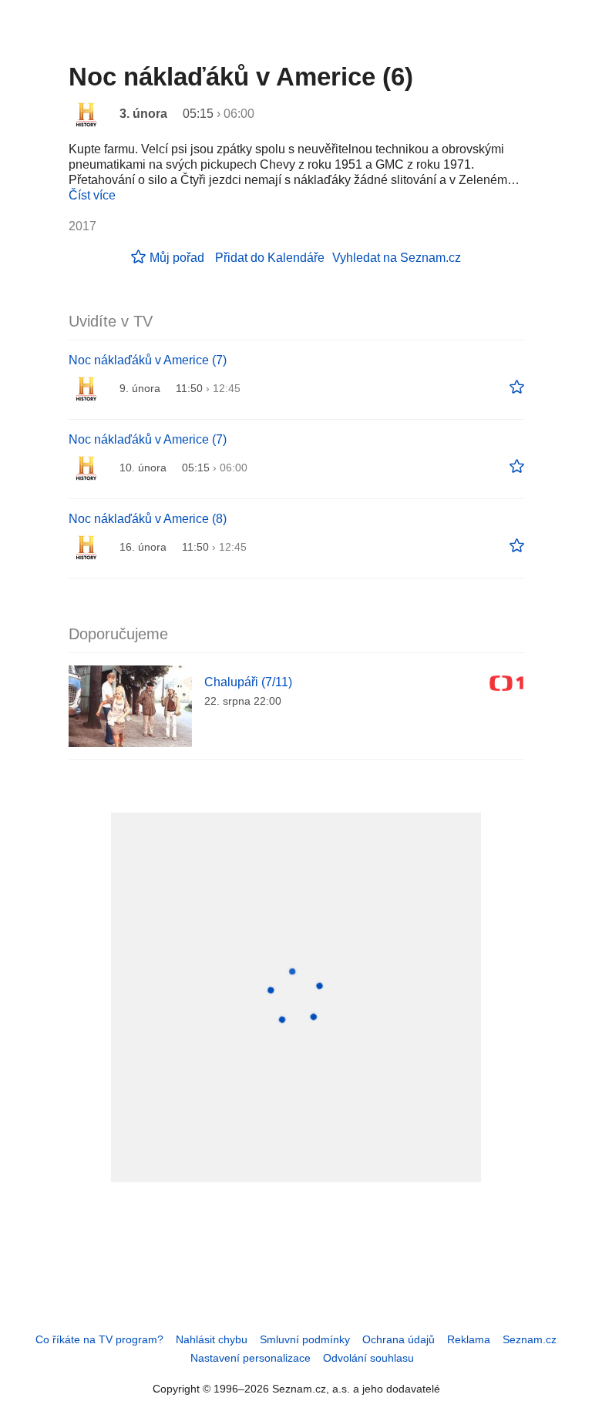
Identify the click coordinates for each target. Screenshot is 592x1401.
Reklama (468, 1339)
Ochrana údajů (398, 1339)
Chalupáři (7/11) (248, 682)
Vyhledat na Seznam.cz (396, 257)
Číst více (92, 195)
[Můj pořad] (517, 387)
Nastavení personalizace (250, 1358)
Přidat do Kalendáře (270, 257)
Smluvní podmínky (305, 1339)
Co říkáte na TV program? (99, 1339)
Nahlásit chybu (211, 1339)
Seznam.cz (530, 1339)
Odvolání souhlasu (368, 1358)
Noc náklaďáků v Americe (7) (148, 360)
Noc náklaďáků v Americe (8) (148, 518)
